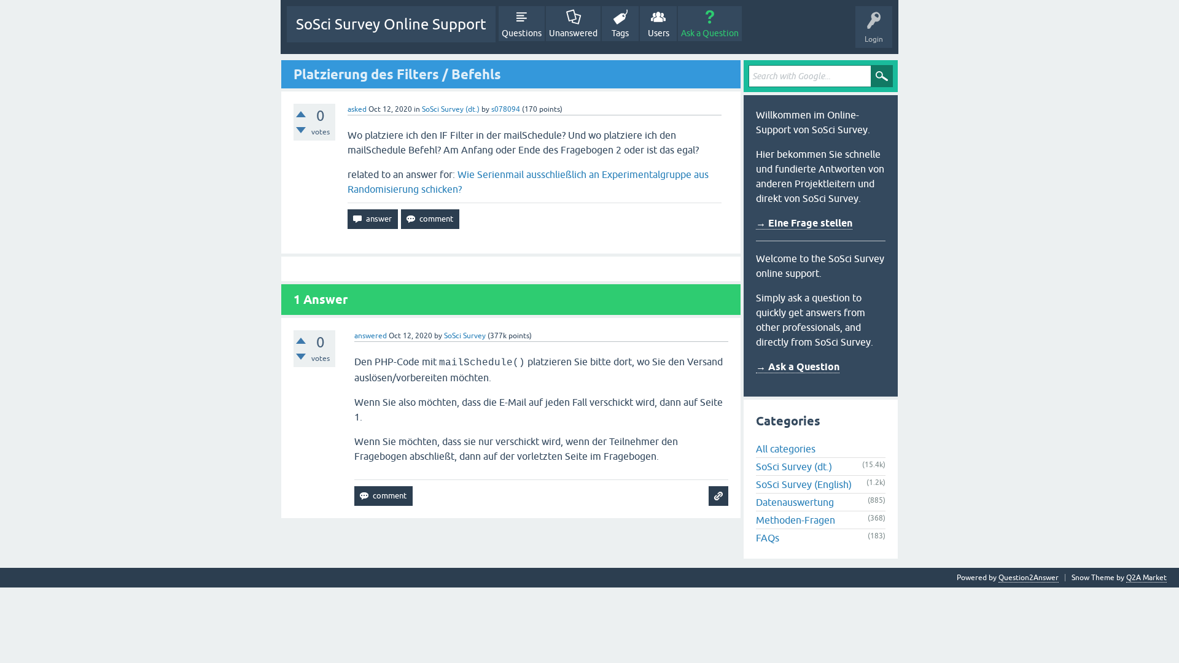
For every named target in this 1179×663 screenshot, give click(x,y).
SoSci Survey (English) (804, 484)
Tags (620, 33)
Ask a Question (710, 33)
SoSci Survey (465, 336)
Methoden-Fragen (795, 519)
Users (658, 33)
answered (370, 336)
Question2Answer (1028, 577)
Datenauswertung (795, 502)
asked (357, 109)
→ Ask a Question (797, 367)
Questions (522, 33)
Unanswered (573, 33)
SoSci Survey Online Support (391, 24)
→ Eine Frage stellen (804, 223)
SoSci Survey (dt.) (451, 109)
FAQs (767, 537)
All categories (785, 448)
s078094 (505, 109)
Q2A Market (1146, 577)
